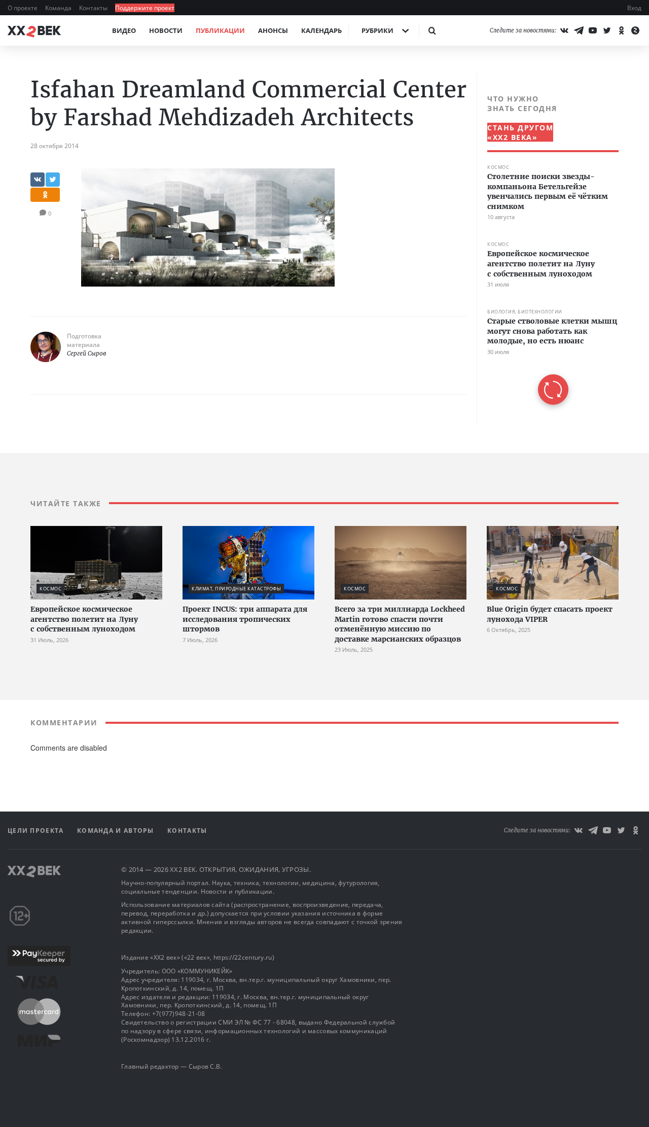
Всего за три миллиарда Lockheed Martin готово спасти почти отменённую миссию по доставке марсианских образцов (400, 624)
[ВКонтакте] (564, 30)
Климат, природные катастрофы (236, 588)
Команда (59, 8)
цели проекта (37, 830)
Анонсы (273, 30)
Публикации (220, 30)
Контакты (94, 8)
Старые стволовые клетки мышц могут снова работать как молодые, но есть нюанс (552, 330)
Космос (498, 167)
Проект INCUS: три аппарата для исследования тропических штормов (245, 619)
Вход (634, 8)
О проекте (23, 8)
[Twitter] (607, 30)
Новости (166, 30)
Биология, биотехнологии (524, 311)
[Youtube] (593, 30)
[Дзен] (635, 30)
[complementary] (548, 249)
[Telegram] (578, 30)
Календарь (321, 30)
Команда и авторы (116, 830)
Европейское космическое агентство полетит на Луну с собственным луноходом (541, 263)
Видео (124, 30)
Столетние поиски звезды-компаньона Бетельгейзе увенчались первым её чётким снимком (547, 191)
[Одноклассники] (621, 30)
